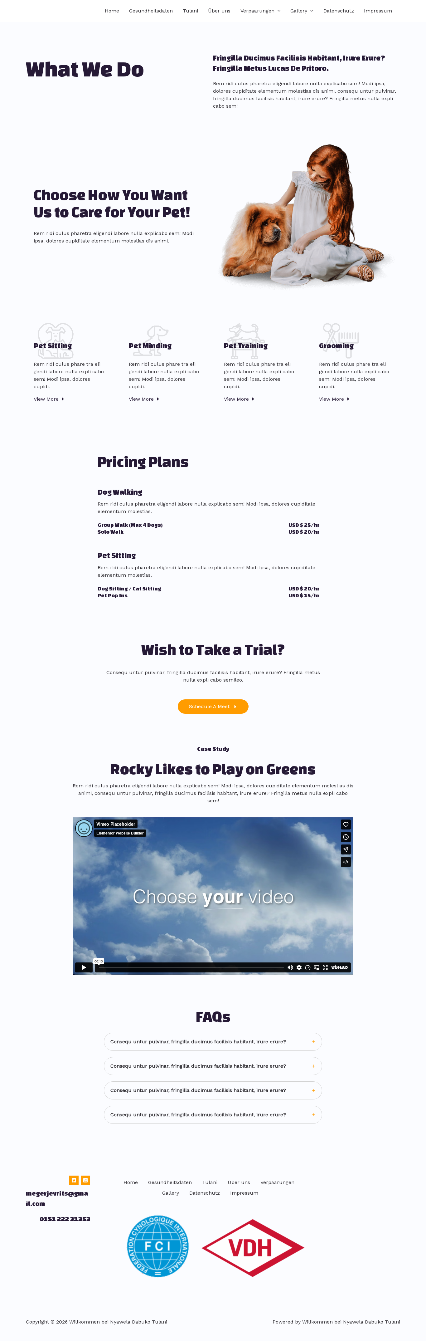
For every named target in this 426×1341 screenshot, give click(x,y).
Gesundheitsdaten (151, 11)
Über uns (219, 11)
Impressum (378, 11)
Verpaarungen (257, 11)
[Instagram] (85, 1180)
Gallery (298, 11)
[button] (277, 11)
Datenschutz (338, 11)
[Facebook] (74, 1180)
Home (112, 11)
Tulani (190, 11)
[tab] (213, 1042)
